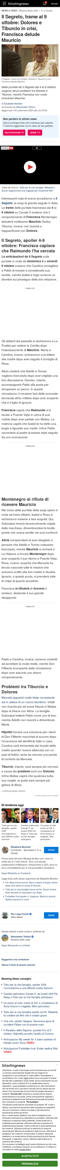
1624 (26, 1078)
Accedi (54, 3)
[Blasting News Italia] (18, 4)
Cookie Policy (25, 1149)
